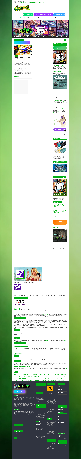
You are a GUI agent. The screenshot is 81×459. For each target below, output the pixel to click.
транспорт (26, 69)
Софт (59, 428)
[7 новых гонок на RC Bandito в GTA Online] (23, 45)
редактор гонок (22, 69)
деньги (33, 380)
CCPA (59, 386)
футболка (22, 70)
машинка (15, 68)
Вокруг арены (19, 65)
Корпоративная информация (62, 398)
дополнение (37, 380)
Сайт (58, 426)
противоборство (55, 380)
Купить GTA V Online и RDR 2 (34, 350)
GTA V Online (43, 376)
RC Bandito (18, 63)
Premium (57, 36)
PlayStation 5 (61, 376)
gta (20, 62)
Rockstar (15, 378)
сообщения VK (47, 340)
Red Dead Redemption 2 (56, 259)
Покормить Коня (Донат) (51, 14)
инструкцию (54, 252)
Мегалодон (64, 17)
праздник (51, 380)
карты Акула (60, 17)
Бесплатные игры (18, 353)
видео (31, 380)
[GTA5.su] (40, 28)
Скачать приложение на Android (20, 352)
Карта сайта (60, 396)
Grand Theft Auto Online (36, 374)
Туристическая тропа (17, 70)
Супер (59, 429)
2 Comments (23, 59)
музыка (23, 68)
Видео (43, 36)
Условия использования (62, 402)
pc (51, 376)
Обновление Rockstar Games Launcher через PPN (47, 17)
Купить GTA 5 (18, 36)
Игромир (37, 395)
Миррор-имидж (19, 68)
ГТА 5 (28, 65)
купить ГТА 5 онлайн (31, 336)
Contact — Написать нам (62, 387)
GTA (19, 59)
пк (49, 380)
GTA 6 (53, 36)
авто (18, 64)
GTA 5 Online (27, 376)
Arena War (27, 59)
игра (39, 380)
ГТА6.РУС (59, 393)
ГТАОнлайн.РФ (60, 395)
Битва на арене (25, 64)
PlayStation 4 (57, 376)
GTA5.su (15, 397)
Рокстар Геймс (20, 380)
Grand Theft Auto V (36, 36)
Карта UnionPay (38, 436)
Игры (58, 425)
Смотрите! (38, 434)
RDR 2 (28, 17)
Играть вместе (60, 222)
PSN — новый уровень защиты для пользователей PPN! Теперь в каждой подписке (31, 2)
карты (59, 111)
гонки (24, 65)
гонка (22, 65)
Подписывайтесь (17, 309)
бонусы (29, 380)
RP (14, 353)
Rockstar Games (27, 63)
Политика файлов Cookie (62, 399)
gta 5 (21, 62)
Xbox (50, 378)
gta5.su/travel (38, 424)
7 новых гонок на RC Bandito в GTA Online (22, 58)
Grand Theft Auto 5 (27, 374)
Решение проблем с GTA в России (33, 14)
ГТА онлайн (63, 378)
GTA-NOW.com (60, 390)
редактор (18, 69)
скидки (59, 380)
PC (46, 36)
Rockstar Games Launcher (31, 378)
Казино (15, 380)
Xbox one (53, 378)
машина (42, 380)
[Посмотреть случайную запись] (66, 37)
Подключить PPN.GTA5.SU (22, 42)
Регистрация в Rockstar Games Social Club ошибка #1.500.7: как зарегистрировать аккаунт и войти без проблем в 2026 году (59, 211)
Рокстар (17, 380)
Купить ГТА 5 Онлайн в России (58, 65)
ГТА (26, 65)
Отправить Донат (17, 308)
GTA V (24, 36)
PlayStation (54, 376)
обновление (46, 380)
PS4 (64, 376)
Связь (61, 36)
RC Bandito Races (22, 63)
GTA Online (29, 36)
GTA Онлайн (47, 376)
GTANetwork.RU (60, 392)
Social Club (15, 64)
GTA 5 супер (60, 389)
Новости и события (33, 17)
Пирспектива (26, 68)
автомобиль (21, 64)
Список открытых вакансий (62, 401)
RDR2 (49, 36)
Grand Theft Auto (18, 374)
